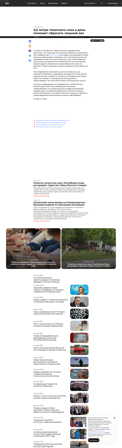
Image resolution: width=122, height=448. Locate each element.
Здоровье (36, 37)
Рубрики (64, 3)
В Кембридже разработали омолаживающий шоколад (51, 122)
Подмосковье (53, 3)
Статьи (42, 3)
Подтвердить (93, 440)
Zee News (54, 55)
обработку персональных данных (96, 431)
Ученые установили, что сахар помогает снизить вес (50, 124)
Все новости (32, 3)
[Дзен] (97, 40)
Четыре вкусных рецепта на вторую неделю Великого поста (53, 120)
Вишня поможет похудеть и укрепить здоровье (49, 126)
